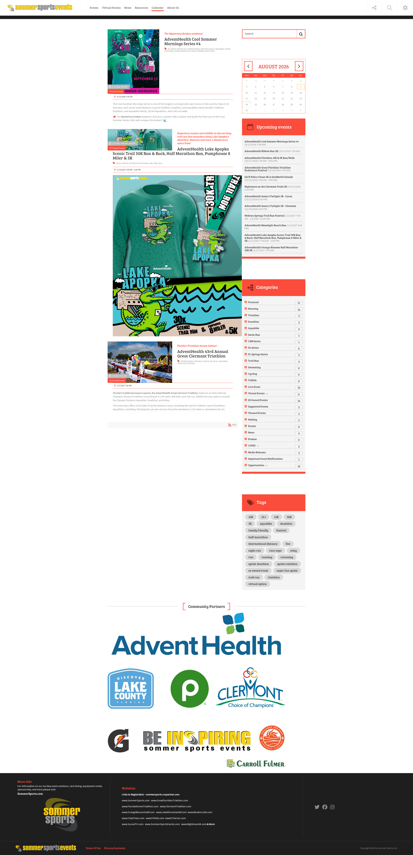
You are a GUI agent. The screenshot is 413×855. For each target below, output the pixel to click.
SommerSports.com (30, 794)
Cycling (252, 373)
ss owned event (258, 570)
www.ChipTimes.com (133, 818)
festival (191, 363)
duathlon (207, 361)
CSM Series (254, 341)
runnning (287, 557)
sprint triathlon (178, 49)
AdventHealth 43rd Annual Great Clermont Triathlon (202, 353)
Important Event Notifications (265, 458)
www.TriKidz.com (155, 818)
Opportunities (256, 465)
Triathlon (253, 315)
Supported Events (258, 406)
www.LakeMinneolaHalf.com (171, 812)
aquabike (219, 49)
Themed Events (116, 91)
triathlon (182, 363)
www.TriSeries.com (175, 818)
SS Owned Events (116, 148)
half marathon (258, 537)
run (138, 163)
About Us (173, 8)
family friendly (198, 51)
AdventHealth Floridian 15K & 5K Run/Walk (270, 159)
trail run (158, 163)
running (145, 163)
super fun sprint (287, 570)
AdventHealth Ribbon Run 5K (272, 151)
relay (212, 49)
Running (253, 308)
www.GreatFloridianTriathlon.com (169, 800)
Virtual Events (111, 8)
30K (151, 163)
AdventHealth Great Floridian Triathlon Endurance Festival (268, 169)
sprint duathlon (182, 51)
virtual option (129, 163)
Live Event (254, 386)
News (127, 8)
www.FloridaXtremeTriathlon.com (140, 806)
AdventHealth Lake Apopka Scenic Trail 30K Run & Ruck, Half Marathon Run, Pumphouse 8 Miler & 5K (171, 153)
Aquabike (253, 328)
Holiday (252, 419)
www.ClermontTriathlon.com (175, 806)
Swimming (254, 367)
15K (276, 517)
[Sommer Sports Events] (40, 7)
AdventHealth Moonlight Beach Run (273, 226)
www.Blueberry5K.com (200, 812)
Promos (252, 439)
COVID (252, 445)
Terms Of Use (93, 848)
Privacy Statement (114, 848)
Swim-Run (254, 334)
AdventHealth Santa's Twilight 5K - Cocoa (268, 197)
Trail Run (253, 360)
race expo (210, 51)
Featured (253, 302)
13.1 (263, 517)
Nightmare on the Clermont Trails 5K (273, 188)
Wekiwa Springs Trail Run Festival (272, 217)
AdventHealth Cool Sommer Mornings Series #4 (190, 41)
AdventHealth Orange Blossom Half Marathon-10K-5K (271, 249)
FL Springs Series (258, 354)
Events (94, 8)
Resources (141, 8)
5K (169, 49)
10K (250, 517)
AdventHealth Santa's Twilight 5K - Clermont (270, 207)
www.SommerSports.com (136, 800)
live (288, 544)
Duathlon (253, 321)
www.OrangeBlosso (132, 812)
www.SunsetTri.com (132, 824)
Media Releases (257, 452)
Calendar (158, 8)
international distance (198, 49)
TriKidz (252, 380)
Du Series (253, 347)
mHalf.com (149, 812)
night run (254, 550)
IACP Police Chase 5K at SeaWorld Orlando (269, 178)
